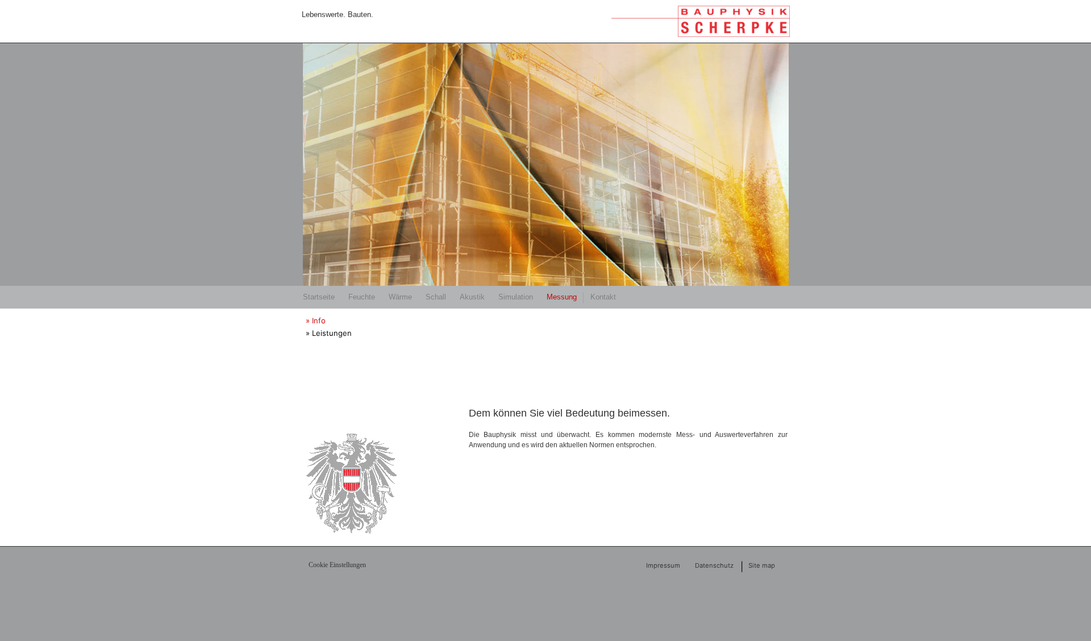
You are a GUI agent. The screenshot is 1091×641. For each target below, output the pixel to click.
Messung (562, 297)
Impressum (663, 565)
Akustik (472, 297)
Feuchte (361, 297)
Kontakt (603, 297)
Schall (436, 297)
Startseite (319, 297)
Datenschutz (714, 565)
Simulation (515, 297)
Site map (761, 565)
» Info (316, 320)
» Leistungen (329, 333)
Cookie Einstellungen (337, 565)
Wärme (400, 297)
